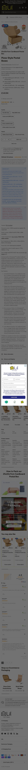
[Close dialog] (25, 366)
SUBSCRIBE (14, 397)
